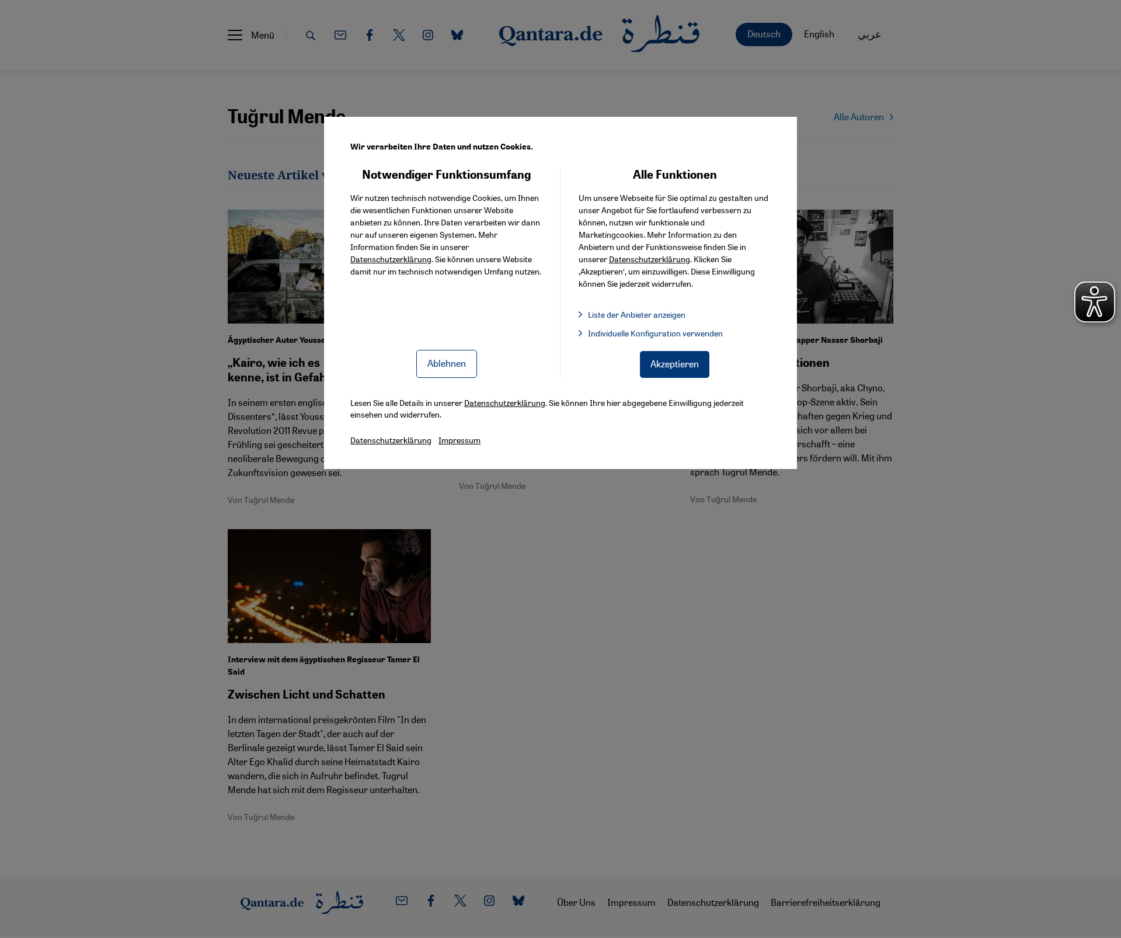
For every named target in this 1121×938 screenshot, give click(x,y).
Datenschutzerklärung (390, 258)
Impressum (459, 440)
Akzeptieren (674, 363)
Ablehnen (446, 363)
